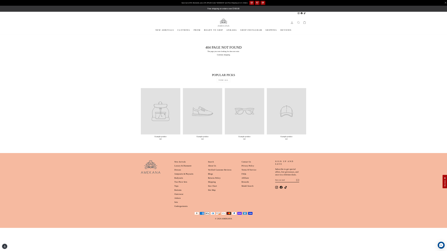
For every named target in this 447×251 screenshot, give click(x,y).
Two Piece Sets (180, 182)
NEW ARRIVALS (165, 30)
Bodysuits (178, 178)
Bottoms (177, 190)
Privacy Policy (248, 166)
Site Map (212, 190)
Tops (176, 186)
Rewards (245, 182)
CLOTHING (183, 30)
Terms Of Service (249, 170)
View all (224, 80)
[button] (4, 246)
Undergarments (181, 206)
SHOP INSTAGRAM (251, 30)
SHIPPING (271, 30)
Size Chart (212, 186)
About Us (212, 166)
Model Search (247, 186)
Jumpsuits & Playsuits (183, 174)
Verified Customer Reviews (220, 170)
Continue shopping (223, 55)
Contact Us (246, 162)
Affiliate (245, 178)
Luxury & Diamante (182, 166)
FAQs (244, 174)
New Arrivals (180, 162)
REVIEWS (286, 30)
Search (211, 162)
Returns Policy (214, 178)
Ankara (177, 198)
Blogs (210, 174)
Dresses (177, 170)
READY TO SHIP (213, 30)
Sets (176, 202)
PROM (197, 30)
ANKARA (231, 30)
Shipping (212, 182)
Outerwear (178, 194)
